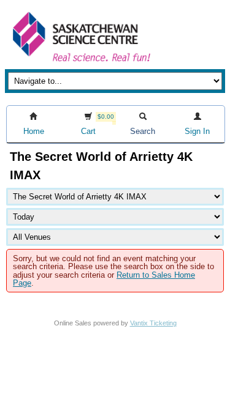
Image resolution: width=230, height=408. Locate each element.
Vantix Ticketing (153, 323)
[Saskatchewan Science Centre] (80, 62)
